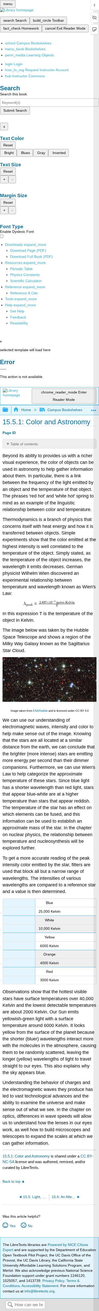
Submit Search (15, 110)
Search (10, 1305)
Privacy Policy (53, 1281)
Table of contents (24, 444)
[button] (18, 317)
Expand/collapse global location (93, 408)
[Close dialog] (3, 369)
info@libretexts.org (39, 1291)
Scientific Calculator (26, 281)
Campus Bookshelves (64, 410)
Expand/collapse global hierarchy (8, 410)
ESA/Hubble (40, 710)
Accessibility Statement (40, 1286)
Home (26, 410)
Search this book (13, 94)
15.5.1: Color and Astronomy (26, 1156)
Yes (12, 1226)
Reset (8, 145)
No (30, 1226)
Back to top (12, 1181)
